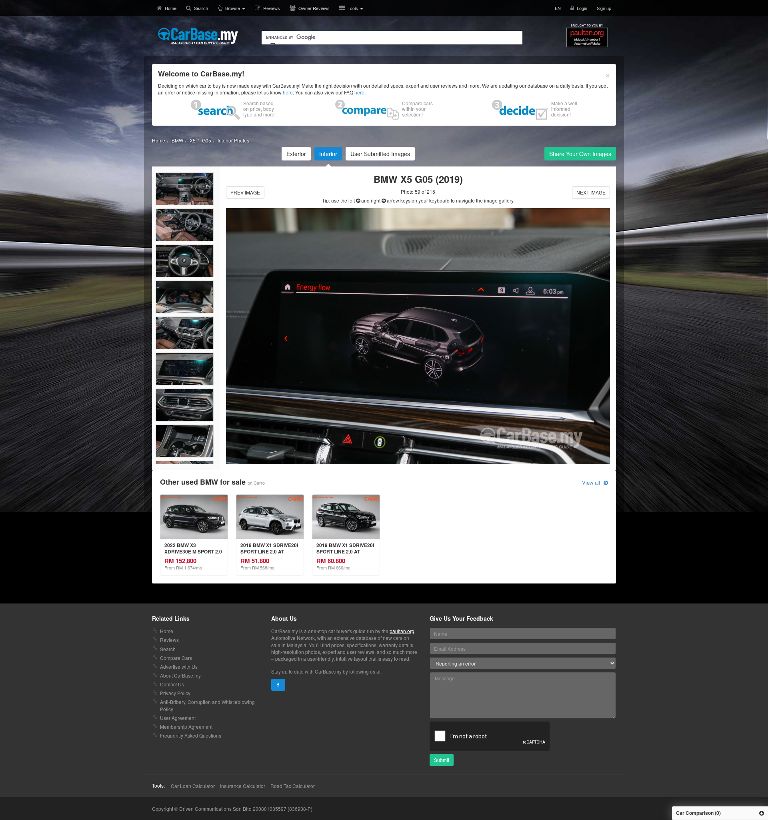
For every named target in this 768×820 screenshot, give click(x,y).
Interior (328, 154)
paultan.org (402, 631)
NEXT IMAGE (591, 192)
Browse (233, 8)
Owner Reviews (314, 8)
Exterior (296, 154)
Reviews (271, 8)
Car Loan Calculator (193, 785)
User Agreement (178, 717)
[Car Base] (198, 36)
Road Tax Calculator (292, 785)
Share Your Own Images (580, 154)
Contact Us (172, 684)
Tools (353, 8)
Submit (441, 759)
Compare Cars (176, 657)
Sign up (604, 8)
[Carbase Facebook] (278, 685)
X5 (193, 140)
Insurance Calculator (242, 785)
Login (582, 8)
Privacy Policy (175, 693)
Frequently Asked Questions (190, 735)
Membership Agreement (186, 726)
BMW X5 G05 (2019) (418, 179)
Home (170, 8)
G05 (206, 140)
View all (592, 482)
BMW (177, 140)
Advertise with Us (179, 666)
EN (558, 8)
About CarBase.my (180, 675)
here (288, 92)
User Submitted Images (380, 154)
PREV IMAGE (245, 192)
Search (201, 8)
